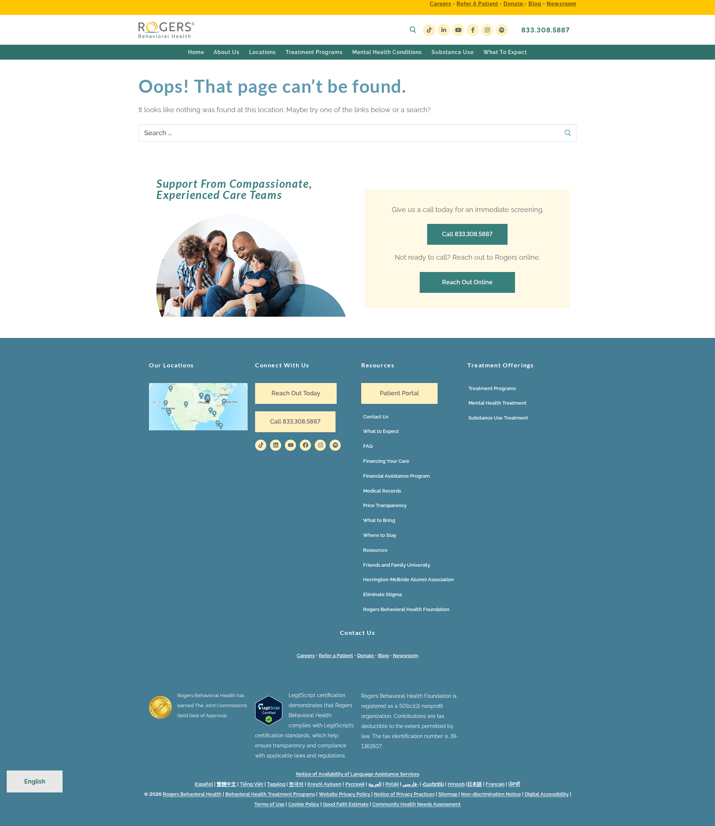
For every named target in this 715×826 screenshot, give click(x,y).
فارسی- (411, 784)
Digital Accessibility (547, 794)
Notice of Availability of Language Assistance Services (357, 774)
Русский (355, 784)
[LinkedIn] (444, 30)
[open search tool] (413, 29)
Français (495, 784)
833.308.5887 (545, 30)
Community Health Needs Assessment (416, 804)
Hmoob (456, 784)
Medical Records (382, 491)
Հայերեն (433, 784)
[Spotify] (502, 30)
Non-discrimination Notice (491, 794)
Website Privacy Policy (345, 794)
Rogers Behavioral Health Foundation (406, 609)
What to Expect (381, 431)
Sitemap (448, 794)
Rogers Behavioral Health (192, 794)
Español (204, 784)
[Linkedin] (275, 445)
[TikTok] (429, 30)
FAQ (368, 446)
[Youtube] (458, 30)
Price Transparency (385, 505)
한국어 (296, 784)
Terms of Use (269, 804)
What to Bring (379, 520)
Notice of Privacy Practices (404, 794)
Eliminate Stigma (382, 594)
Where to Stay (379, 535)
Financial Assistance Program (396, 476)
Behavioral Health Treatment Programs (270, 794)
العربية (375, 784)
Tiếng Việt (251, 784)
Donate (514, 4)
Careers (440, 4)
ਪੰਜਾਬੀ (514, 784)
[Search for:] (357, 133)
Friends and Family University (396, 565)
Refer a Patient (477, 4)
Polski (392, 784)
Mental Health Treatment (497, 403)
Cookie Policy (303, 804)
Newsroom (561, 4)
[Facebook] (473, 30)
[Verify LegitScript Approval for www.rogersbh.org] (268, 724)
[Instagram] (487, 30)
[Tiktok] (260, 445)
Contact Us (375, 417)
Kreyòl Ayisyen (324, 784)
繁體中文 (226, 784)
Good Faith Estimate (346, 804)
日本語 (474, 784)
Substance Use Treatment (498, 418)
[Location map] (198, 428)
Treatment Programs (492, 388)
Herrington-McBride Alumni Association (408, 579)
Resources (375, 550)
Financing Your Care (386, 461)
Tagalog (276, 784)
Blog (534, 4)
